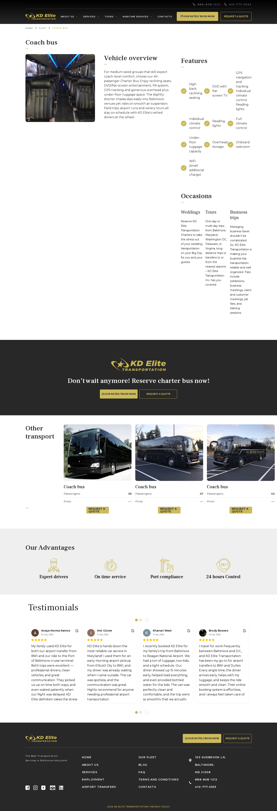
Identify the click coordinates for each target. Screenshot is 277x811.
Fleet (43, 28)
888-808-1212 (209, 4)
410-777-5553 (240, 4)
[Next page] (147, 620)
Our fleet (147, 757)
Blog (143, 765)
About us (67, 16)
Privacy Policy (160, 807)
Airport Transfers (99, 787)
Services (89, 16)
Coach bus (74, 487)
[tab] (136, 620)
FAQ (141, 772)
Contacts (165, 16)
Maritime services (135, 16)
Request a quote (236, 16)
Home (29, 28)
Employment (93, 779)
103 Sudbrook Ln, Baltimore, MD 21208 (210, 765)
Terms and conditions (158, 779)
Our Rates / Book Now (199, 16)
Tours (109, 16)
